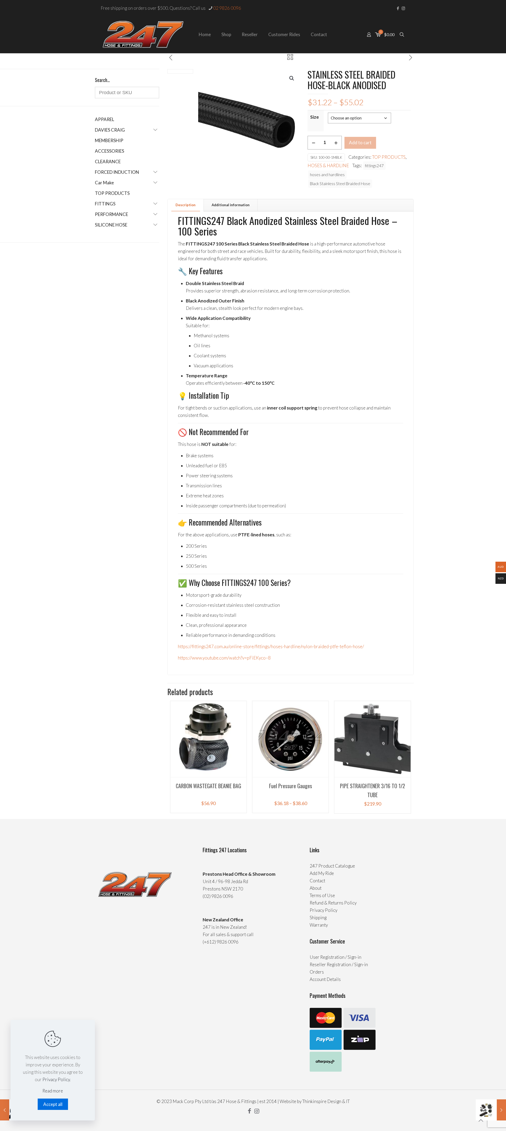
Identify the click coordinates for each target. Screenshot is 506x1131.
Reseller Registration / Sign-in (339, 964)
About (316, 888)
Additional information (231, 205)
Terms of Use (322, 895)
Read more (52, 1091)
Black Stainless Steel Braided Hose (340, 183)
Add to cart (360, 142)
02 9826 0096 (227, 8)
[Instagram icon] (403, 8)
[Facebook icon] (398, 8)
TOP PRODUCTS (389, 157)
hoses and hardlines (327, 174)
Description (186, 205)
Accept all (52, 1104)
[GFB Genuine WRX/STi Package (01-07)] (491, 1109)
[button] (292, 78)
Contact (317, 880)
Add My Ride (322, 873)
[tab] (186, 205)
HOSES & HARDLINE (328, 165)
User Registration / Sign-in (335, 957)
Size (314, 117)
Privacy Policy (323, 910)
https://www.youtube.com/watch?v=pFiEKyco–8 (224, 658)
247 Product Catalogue (332, 866)
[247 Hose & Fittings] (143, 34)
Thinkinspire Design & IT (326, 1101)
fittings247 (374, 165)
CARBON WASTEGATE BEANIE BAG (208, 786)
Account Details (325, 979)
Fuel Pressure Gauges (290, 786)
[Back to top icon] (480, 1120)
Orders (317, 972)
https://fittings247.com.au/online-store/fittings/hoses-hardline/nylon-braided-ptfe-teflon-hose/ (271, 646)
